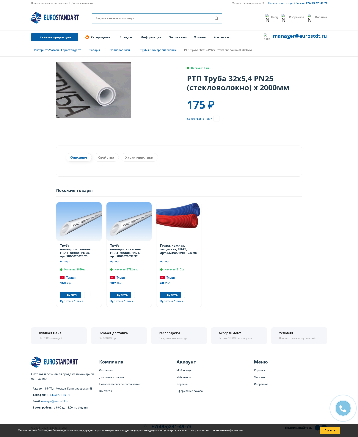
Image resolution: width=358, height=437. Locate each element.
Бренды (126, 37)
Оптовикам (178, 37)
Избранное (184, 377)
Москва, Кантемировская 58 (248, 3)
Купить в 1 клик (71, 301)
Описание (78, 157)
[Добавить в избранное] (216, 119)
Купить (72, 295)
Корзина (182, 384)
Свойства (106, 157)
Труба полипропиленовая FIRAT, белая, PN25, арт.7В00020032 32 (125, 250)
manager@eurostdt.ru (300, 36)
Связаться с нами (199, 118)
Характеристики (139, 157)
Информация (151, 37)
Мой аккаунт (185, 370)
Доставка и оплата (82, 3)
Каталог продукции (55, 37)
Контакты (221, 37)
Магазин (259, 377)
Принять (330, 430)
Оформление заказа (190, 391)
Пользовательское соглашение (49, 3)
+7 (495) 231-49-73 (58, 395)
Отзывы (200, 37)
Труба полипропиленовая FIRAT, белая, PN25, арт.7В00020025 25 (75, 250)
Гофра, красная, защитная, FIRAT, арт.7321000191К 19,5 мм (178, 249)
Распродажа (100, 37)
